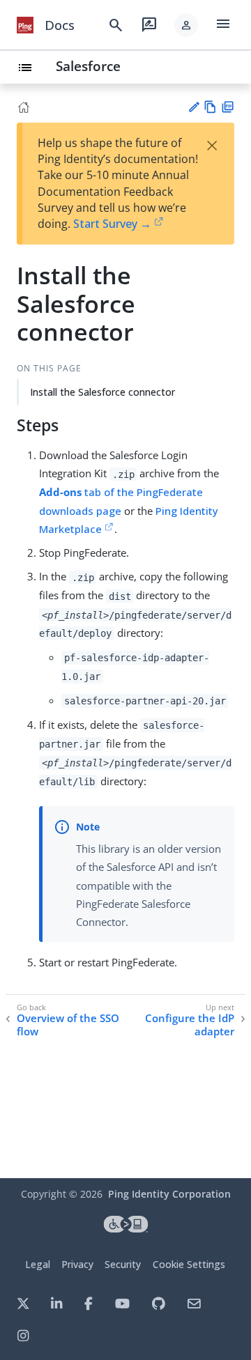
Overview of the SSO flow (68, 1025)
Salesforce (88, 66)
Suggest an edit (193, 107)
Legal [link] (37, 1264)
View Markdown (210, 107)
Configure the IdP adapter (189, 1025)
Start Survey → (112, 223)
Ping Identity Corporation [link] (169, 1193)
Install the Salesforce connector (102, 392)
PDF (227, 107)
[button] (186, 25)
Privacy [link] (77, 1264)
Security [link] (123, 1264)
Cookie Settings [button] (189, 1264)
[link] (25, 25)
